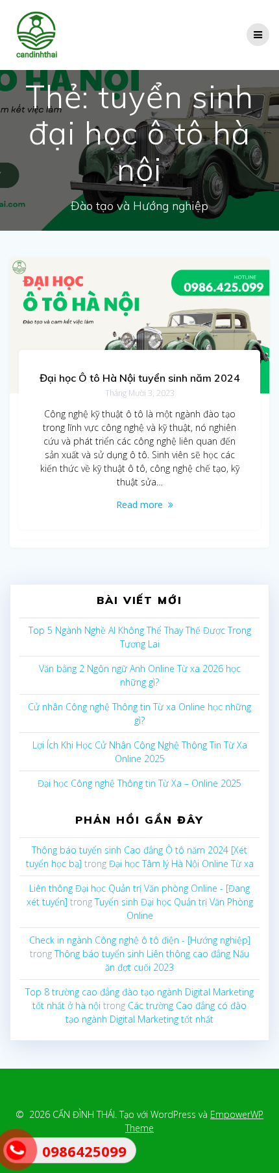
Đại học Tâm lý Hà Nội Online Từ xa (181, 863)
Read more (139, 504)
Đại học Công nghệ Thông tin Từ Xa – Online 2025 (139, 783)
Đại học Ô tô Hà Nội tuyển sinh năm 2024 (140, 377)
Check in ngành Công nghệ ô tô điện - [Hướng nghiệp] (139, 940)
